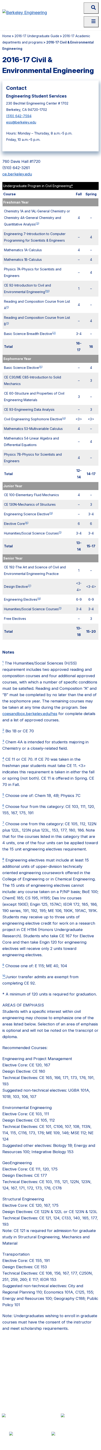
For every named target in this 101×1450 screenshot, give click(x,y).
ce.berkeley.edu (17, 174)
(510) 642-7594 (18, 116)
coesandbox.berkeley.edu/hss (29, 713)
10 (47, 291)
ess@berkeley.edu (21, 122)
